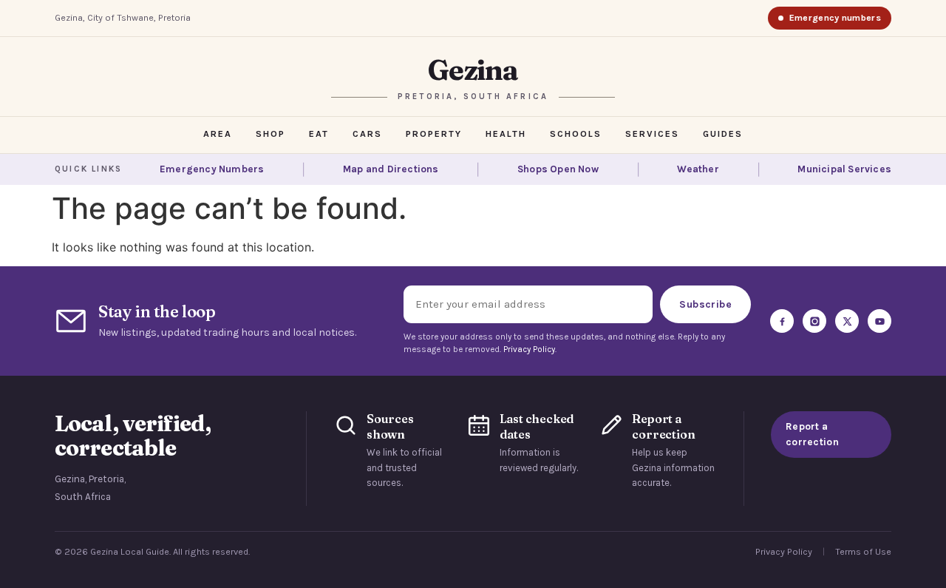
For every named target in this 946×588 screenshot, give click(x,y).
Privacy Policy (529, 349)
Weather (697, 169)
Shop (270, 134)
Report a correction (812, 434)
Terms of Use (863, 552)
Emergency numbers (835, 18)
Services (652, 134)
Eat (319, 134)
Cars (367, 134)
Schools (576, 134)
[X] (847, 321)
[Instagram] (814, 321)
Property (434, 134)
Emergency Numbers (212, 169)
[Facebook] (782, 321)
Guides (723, 134)
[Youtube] (879, 321)
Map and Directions (391, 169)
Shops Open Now (558, 169)
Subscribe (705, 304)
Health (506, 134)
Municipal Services (844, 169)
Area (217, 134)
